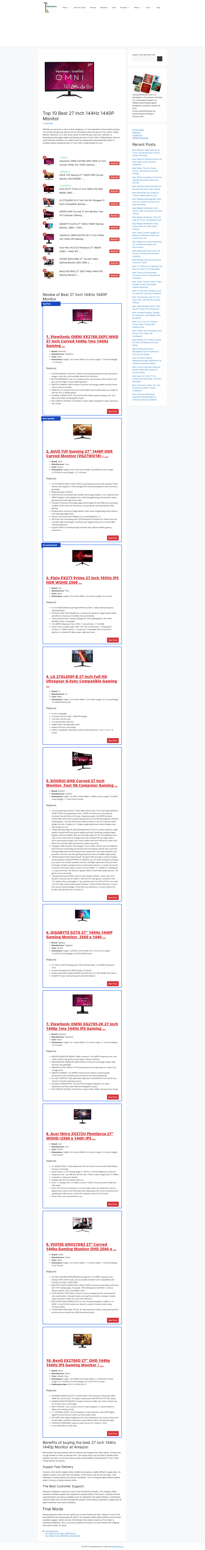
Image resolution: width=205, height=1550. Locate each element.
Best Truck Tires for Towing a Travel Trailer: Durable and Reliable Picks (144, 324)
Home (65, 8)
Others (136, 8)
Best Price (114, 163)
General (93, 8)
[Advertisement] (102, 31)
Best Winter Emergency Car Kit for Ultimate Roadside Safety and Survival (147, 180)
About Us (136, 133)
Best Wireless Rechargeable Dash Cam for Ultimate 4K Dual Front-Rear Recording (146, 202)
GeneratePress (117, 1547)
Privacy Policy (138, 130)
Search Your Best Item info (143, 55)
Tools (114, 8)
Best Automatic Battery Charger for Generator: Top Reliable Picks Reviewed (146, 315)
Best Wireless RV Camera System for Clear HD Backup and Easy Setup (146, 342)
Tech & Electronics (51, 1531)
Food (148, 8)
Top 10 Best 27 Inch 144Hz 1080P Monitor (60, 1533)
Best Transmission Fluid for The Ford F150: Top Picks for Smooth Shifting (146, 300)
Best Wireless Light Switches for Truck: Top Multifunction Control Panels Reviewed (146, 153)
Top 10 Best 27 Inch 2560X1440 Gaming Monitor (62, 1536)
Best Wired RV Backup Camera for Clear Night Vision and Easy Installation (147, 162)
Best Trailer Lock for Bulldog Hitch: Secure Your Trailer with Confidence (147, 333)
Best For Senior (80, 8)
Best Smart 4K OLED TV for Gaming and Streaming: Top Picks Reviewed (146, 379)
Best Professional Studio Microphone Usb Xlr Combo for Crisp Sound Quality (145, 351)
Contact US (137, 135)
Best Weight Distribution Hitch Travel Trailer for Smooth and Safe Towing (147, 211)
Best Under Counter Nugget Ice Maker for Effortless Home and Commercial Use (145, 235)
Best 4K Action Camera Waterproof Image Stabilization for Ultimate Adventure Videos (147, 360)
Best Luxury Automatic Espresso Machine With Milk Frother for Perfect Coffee (146, 370)
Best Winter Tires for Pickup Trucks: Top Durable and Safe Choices (145, 171)
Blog (158, 8)
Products (123, 8)
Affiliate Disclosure (140, 138)
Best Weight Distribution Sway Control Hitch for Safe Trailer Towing (145, 226)
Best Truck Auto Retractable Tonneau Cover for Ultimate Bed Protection (146, 275)
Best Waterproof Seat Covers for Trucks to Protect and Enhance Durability (146, 253)
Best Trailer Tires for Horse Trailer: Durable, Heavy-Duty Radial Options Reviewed (147, 284)
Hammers (104, 8)
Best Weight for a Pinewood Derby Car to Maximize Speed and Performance (147, 244)
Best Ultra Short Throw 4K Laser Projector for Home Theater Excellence (146, 388)
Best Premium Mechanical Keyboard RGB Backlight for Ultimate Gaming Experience (144, 397)
